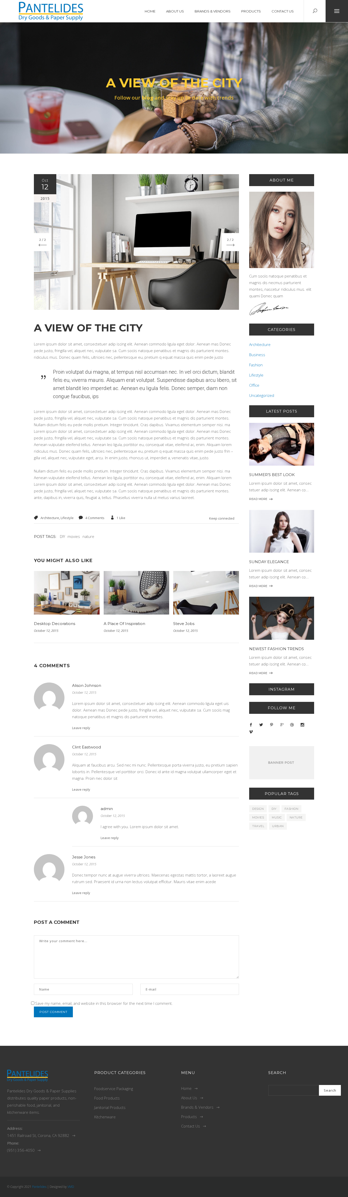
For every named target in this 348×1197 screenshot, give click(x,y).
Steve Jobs (183, 623)
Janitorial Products (110, 1107)
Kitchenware (105, 1116)
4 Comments (94, 518)
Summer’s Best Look (272, 474)
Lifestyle (67, 518)
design (258, 809)
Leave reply (81, 728)
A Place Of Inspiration (124, 623)
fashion (292, 809)
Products (189, 1116)
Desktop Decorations (54, 623)
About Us (189, 1097)
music (277, 817)
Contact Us (190, 1126)
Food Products (107, 1098)
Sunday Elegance (269, 561)
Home (186, 1088)
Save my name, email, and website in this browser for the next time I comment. (104, 1003)
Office (254, 385)
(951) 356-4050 (21, 1150)
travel (258, 826)
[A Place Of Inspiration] (136, 592)
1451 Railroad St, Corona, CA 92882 (38, 1135)
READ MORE (258, 499)
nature (88, 536)
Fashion (256, 364)
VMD (71, 1187)
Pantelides (39, 1187)
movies (74, 536)
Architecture (50, 518)
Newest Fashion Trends (276, 648)
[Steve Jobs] (206, 592)
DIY (62, 536)
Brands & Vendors (197, 1107)
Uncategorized (261, 395)
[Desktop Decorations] (67, 592)
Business (257, 354)
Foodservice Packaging (113, 1088)
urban (278, 826)
